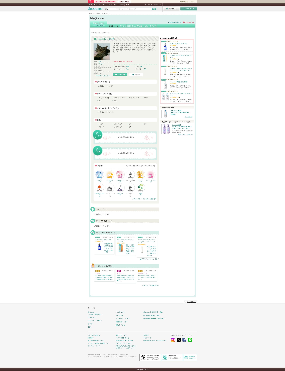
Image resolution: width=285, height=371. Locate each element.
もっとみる (188, 117)
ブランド (104, 4)
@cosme (96, 313)
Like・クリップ (150, 26)
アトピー (101, 64)
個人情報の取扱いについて (96, 340)
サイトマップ (147, 338)
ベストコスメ (157, 4)
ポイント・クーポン (95, 320)
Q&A (115, 4)
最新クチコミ (120, 325)
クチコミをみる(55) (149, 199)
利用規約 (90, 338)
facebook (184, 340)
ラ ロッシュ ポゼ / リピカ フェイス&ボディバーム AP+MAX (180, 112)
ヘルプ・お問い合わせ (122, 338)
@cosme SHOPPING (153, 312)
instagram (173, 340)
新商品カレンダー (122, 322)
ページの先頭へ (191, 302)
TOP (90, 4)
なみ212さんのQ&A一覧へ (150, 285)
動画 (129, 26)
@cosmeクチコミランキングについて (154, 340)
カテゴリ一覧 (148, 4)
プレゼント (119, 315)
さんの (122, 61)
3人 (145, 69)
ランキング (97, 4)
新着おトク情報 (124, 2)
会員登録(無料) (183, 1)
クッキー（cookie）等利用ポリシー (98, 343)
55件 (127, 66)
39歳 (99, 61)
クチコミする (136, 199)
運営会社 (146, 335)
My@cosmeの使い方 (174, 22)
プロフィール (113, 26)
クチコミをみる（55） (104, 76)
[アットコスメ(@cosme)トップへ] (95, 9)
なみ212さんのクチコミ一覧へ (149, 259)
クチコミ (123, 26)
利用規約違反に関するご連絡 (124, 340)
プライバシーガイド (94, 346)
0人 (127, 69)
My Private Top (189, 22)
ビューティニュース (123, 318)
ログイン (193, 1)
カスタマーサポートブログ (124, 343)
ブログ (110, 4)
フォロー (140, 26)
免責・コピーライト (122, 335)
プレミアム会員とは (94, 335)
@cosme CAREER (154, 318)
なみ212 (111, 39)
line (190, 340)
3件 (141, 66)
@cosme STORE (152, 315)
